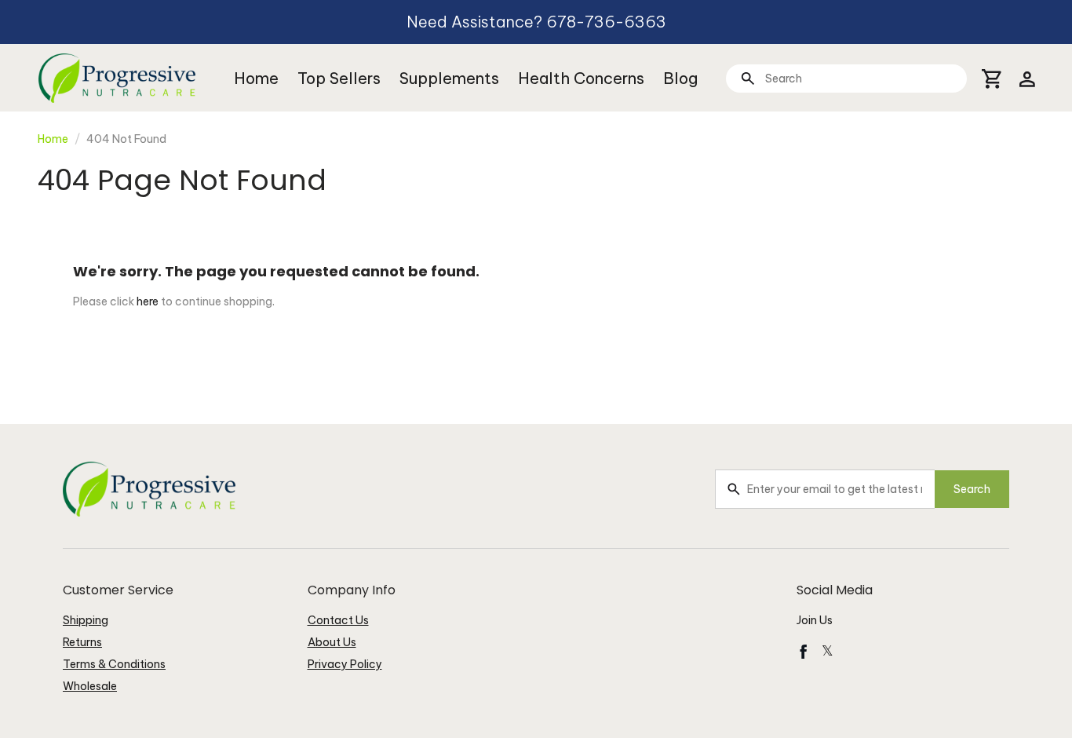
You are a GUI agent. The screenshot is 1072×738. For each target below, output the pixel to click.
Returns (82, 642)
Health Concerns (581, 78)
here (148, 301)
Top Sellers (339, 78)
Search (971, 489)
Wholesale (90, 686)
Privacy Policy (345, 664)
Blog (680, 78)
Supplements (449, 78)
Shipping (85, 620)
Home (256, 78)
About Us (332, 642)
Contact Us (338, 620)
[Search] (747, 78)
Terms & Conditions (114, 664)
